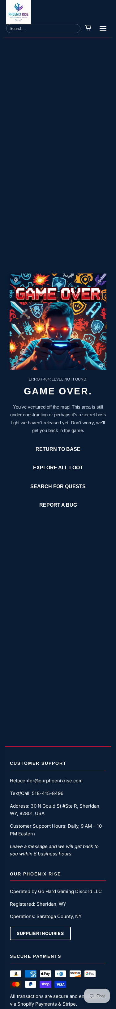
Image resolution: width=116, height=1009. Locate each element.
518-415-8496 (47, 793)
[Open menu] (103, 28)
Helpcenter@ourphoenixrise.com (46, 781)
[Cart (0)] (88, 28)
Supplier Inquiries (40, 933)
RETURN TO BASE (58, 449)
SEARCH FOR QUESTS (58, 486)
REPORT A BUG (58, 505)
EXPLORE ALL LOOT (58, 467)
